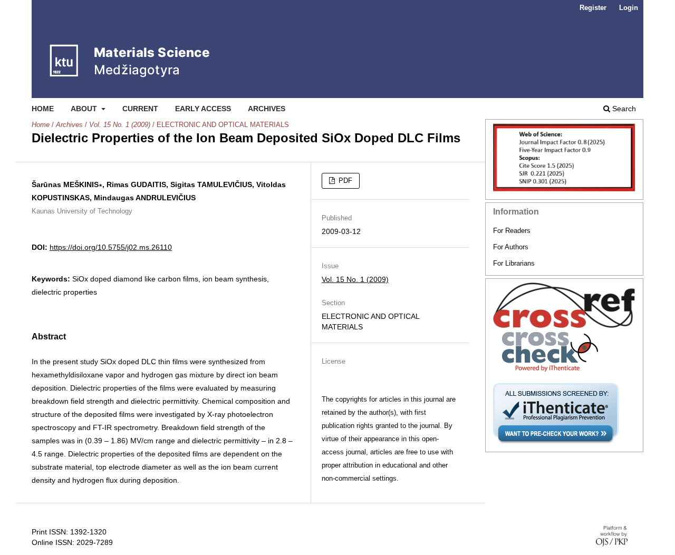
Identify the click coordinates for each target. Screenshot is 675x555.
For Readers (512, 231)
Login (628, 8)
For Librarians (514, 263)
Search (623, 108)
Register (593, 8)
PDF (344, 180)
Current (140, 108)
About (85, 108)
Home (43, 108)
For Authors (510, 247)
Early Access (203, 108)
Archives (266, 108)
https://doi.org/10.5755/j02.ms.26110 (111, 247)
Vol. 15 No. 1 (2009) (119, 125)
